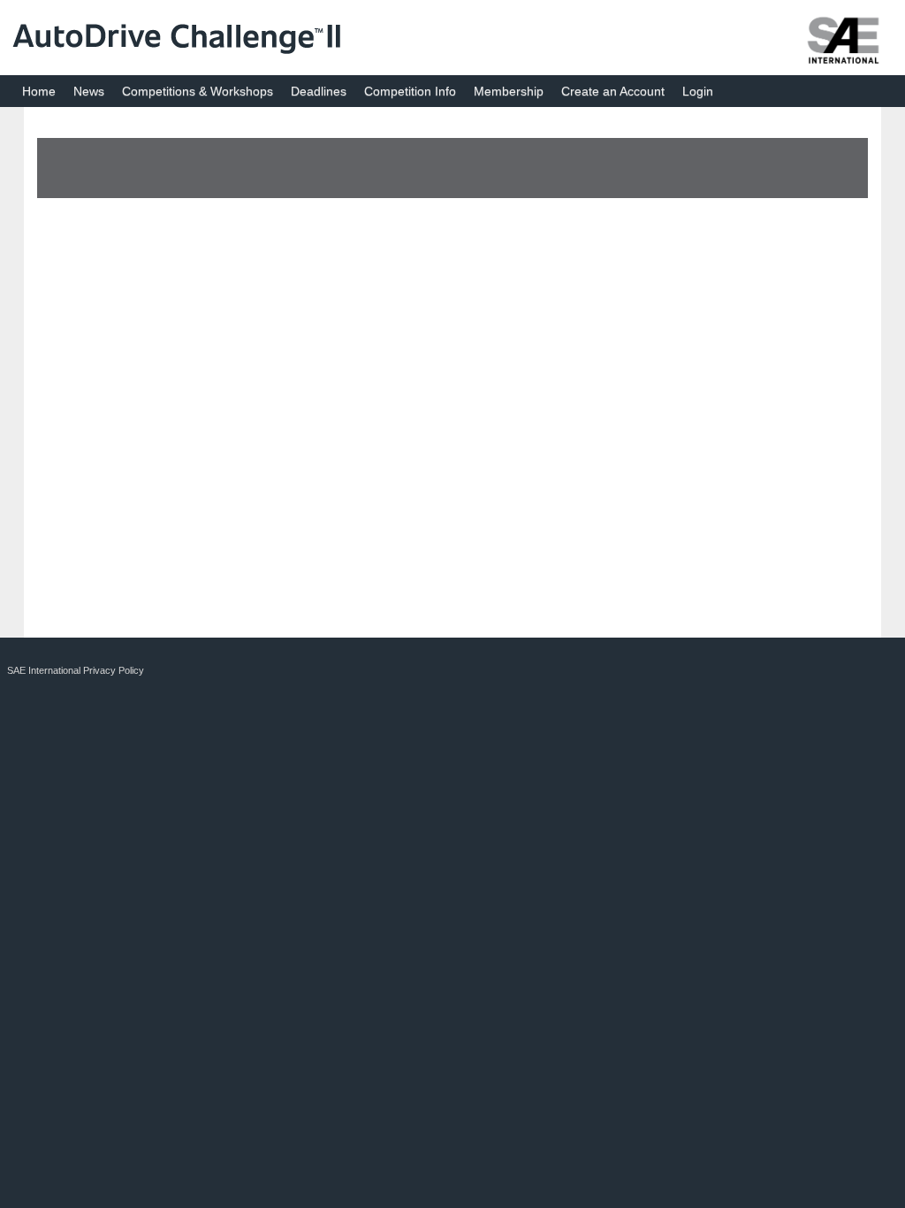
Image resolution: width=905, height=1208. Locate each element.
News (88, 91)
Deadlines (318, 91)
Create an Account (613, 91)
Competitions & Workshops (197, 91)
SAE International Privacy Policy (75, 670)
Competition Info (410, 91)
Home (39, 91)
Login (697, 91)
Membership (509, 91)
